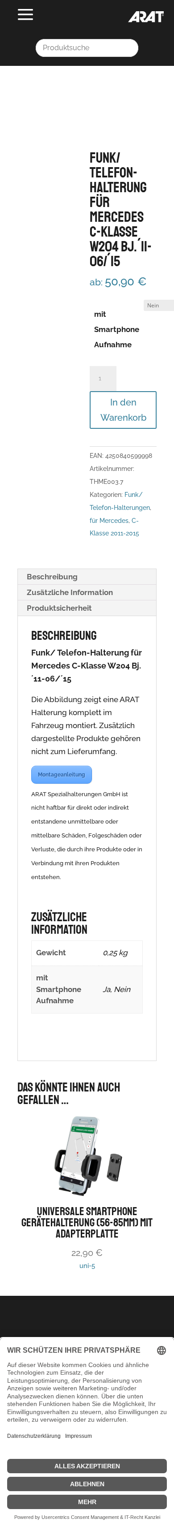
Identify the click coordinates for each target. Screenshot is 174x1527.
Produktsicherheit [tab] (59, 608)
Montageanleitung (61, 775)
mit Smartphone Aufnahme (116, 329)
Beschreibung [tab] (52, 576)
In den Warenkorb (123, 410)
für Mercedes (109, 520)
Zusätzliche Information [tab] (70, 592)
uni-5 (87, 1237)
